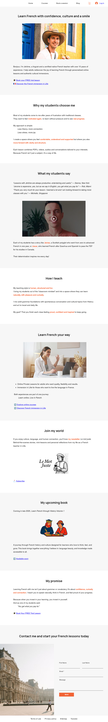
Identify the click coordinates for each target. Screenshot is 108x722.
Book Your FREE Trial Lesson (28, 613)
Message (62, 680)
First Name (63, 663)
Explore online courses (26, 404)
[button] (89, 3)
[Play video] (54, 218)
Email (61, 671)
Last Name (86, 663)
